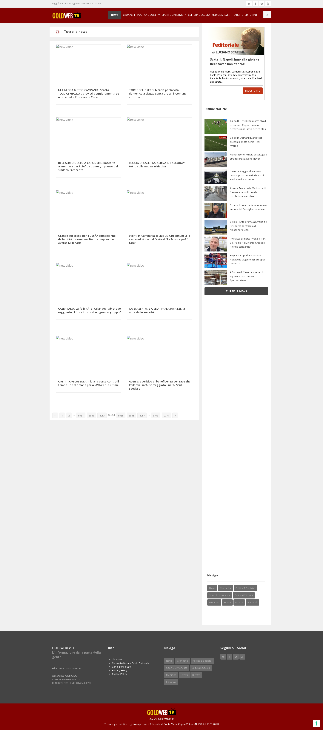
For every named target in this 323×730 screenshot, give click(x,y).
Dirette (238, 14)
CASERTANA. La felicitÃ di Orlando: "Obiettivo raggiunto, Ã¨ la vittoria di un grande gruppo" (89, 310)
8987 (142, 415)
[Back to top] (311, 706)
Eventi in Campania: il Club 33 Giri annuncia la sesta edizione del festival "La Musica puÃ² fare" (159, 239)
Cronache (129, 14)
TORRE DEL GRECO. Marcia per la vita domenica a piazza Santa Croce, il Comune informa (158, 93)
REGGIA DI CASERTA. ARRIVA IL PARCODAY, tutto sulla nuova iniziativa (157, 164)
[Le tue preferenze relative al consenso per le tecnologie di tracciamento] (316, 723)
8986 (131, 415)
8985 (120, 415)
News (114, 15)
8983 (102, 415)
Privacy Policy (119, 670)
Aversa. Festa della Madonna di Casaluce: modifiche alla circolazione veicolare (248, 192)
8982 (91, 415)
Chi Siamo (117, 659)
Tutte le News (236, 291)
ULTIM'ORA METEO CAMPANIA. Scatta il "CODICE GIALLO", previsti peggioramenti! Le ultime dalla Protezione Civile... (88, 93)
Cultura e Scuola (199, 14)
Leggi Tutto (252, 90)
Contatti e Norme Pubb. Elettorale (131, 663)
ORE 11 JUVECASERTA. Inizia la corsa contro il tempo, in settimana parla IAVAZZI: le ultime (88, 383)
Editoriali (251, 14)
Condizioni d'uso (121, 666)
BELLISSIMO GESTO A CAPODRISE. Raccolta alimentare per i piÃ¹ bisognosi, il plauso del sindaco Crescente (88, 166)
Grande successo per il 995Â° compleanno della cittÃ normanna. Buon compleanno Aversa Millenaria (87, 239)
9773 (155, 415)
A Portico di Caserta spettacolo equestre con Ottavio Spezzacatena (247, 276)
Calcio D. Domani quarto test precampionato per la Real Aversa (246, 141)
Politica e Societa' (148, 14)
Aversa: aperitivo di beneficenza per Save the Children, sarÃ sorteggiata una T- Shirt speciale (159, 384)
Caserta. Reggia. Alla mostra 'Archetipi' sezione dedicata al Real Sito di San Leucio (247, 175)
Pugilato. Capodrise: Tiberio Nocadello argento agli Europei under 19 (247, 259)
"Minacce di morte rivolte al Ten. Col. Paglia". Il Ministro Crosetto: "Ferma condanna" (248, 242)
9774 (166, 415)
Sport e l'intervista (174, 14)
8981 (80, 415)
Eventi (228, 14)
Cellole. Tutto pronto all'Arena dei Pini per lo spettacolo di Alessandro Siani (248, 225)
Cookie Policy (119, 674)
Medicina (217, 14)
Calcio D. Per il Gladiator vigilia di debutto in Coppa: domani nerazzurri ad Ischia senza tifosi (248, 125)
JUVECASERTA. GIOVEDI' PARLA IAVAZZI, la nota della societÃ (157, 310)
